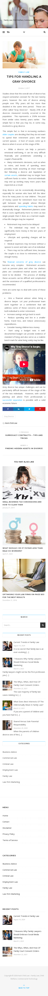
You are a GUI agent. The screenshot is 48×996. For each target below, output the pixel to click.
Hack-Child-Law (11, 423)
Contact (6, 821)
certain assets (10, 175)
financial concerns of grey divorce (24, 262)
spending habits (26, 206)
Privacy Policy (9, 834)
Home (5, 815)
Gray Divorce (9, 416)
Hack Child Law (23, 975)
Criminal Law (8, 764)
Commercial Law (10, 758)
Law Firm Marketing (11, 782)
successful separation (12, 400)
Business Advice (10, 752)
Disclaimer (7, 828)
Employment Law (10, 770)
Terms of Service (10, 840)
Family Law (24, 72)
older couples (8, 134)
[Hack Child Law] (24, 11)
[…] (27, 652)
